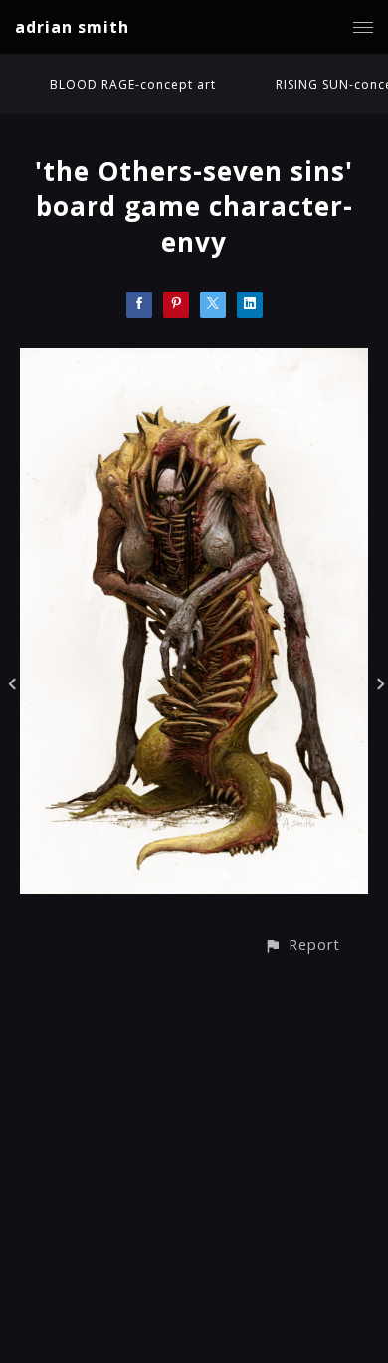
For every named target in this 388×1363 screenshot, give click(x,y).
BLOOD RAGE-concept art (133, 84)
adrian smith (72, 27)
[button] (302, 944)
